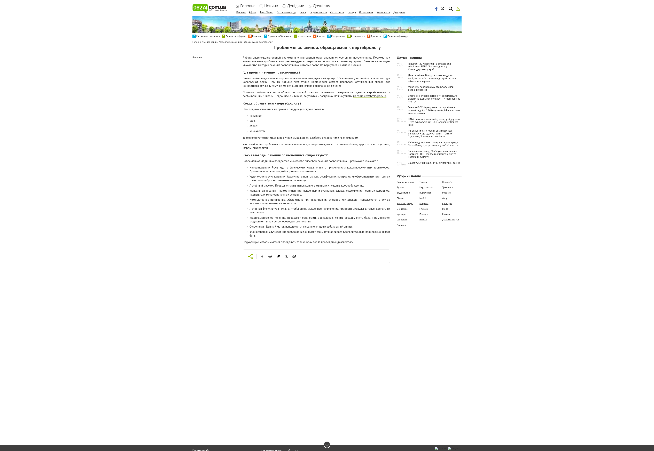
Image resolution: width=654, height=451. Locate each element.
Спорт (445, 198)
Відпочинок (425, 192)
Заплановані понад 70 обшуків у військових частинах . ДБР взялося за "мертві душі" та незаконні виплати (432, 154)
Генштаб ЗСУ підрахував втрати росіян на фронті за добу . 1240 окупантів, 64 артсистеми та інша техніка (434, 110)
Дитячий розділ (450, 219)
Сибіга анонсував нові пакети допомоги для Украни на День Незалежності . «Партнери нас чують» (434, 98)
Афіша (252, 12)
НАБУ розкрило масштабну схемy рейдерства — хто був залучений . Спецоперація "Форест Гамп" (434, 122)
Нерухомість (426, 187)
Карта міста (383, 12)
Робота (423, 219)
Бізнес (400, 198)
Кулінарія (402, 214)
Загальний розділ (406, 182)
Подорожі (402, 219)
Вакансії (241, 12)
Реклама (401, 225)
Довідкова (399, 12)
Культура (447, 203)
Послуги (423, 214)
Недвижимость (318, 12)
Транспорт (447, 187)
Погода (352, 12)
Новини (271, 6)
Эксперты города (286, 12)
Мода (445, 209)
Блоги (303, 12)
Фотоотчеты (337, 12)
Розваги (446, 192)
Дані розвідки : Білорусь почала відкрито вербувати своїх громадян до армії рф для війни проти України (432, 78)
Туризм (400, 187)
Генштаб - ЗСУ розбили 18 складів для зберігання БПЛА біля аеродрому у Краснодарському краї (429, 66)
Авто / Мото (266, 12)
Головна (247, 6)
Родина (446, 214)
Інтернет (423, 203)
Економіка (402, 209)
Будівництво (403, 192)
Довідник (295, 6)
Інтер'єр (423, 209)
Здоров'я (447, 182)
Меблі (422, 198)
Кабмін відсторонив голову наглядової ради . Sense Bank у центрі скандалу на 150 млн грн (433, 144)
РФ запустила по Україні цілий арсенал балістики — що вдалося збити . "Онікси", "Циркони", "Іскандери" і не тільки (430, 133)
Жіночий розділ (405, 203)
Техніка (423, 182)
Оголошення (366, 12)
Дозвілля (321, 6)
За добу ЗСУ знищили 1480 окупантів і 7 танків (434, 163)
